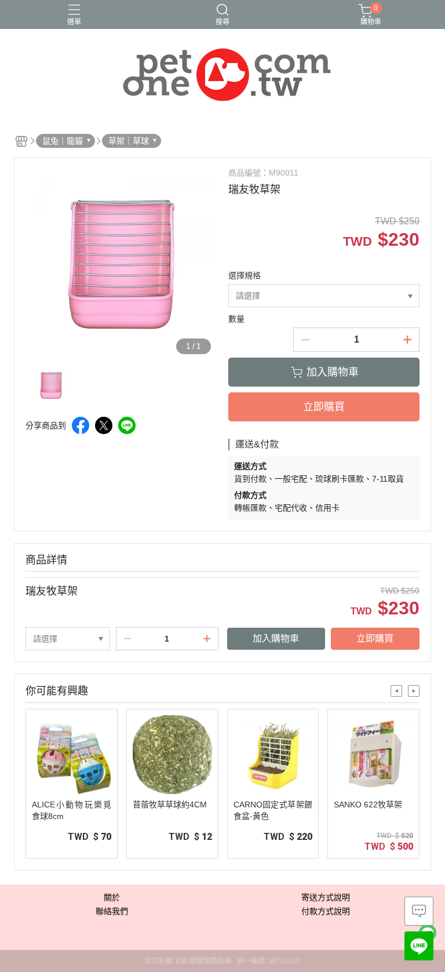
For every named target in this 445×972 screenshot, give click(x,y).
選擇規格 (244, 275)
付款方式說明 (325, 911)
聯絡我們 (112, 911)
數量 (236, 318)
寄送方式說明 (325, 897)
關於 (112, 897)
